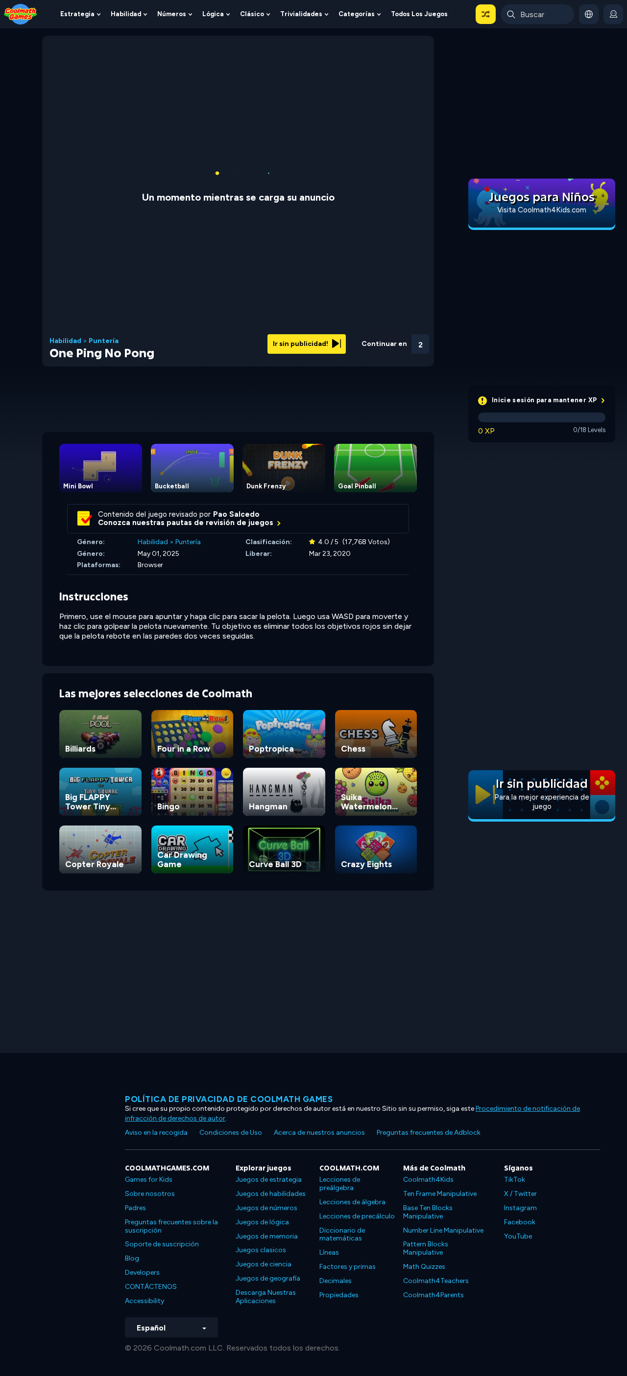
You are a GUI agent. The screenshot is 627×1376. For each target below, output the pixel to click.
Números (171, 14)
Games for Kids (148, 1179)
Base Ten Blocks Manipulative (428, 1212)
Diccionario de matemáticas (342, 1234)
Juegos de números (266, 1208)
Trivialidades (301, 14)
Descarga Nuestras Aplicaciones (266, 1296)
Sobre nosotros (150, 1194)
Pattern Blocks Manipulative (425, 1248)
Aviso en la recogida (156, 1132)
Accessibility (144, 1301)
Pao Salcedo (236, 514)
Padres (135, 1208)
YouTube (518, 1236)
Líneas (329, 1252)
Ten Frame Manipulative (440, 1194)
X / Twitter (520, 1194)
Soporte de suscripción (162, 1244)
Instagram (520, 1208)
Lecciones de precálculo (357, 1216)
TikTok (514, 1179)
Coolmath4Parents (433, 1295)
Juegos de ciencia (263, 1264)
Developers (142, 1272)
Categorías (356, 14)
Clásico (252, 14)
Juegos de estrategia (269, 1179)
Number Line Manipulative (443, 1230)
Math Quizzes (424, 1266)
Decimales (335, 1281)
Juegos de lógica (262, 1222)
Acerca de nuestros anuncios (319, 1132)
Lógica (213, 14)
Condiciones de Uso (230, 1132)
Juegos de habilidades (271, 1194)
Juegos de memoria (267, 1236)
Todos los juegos (419, 14)
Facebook (519, 1222)
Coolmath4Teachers (436, 1281)
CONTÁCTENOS (151, 1287)
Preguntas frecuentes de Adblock (429, 1132)
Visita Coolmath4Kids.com (541, 210)
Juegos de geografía (268, 1278)
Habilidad (126, 14)
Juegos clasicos (261, 1250)
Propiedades (339, 1295)
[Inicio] (20, 13)
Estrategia (77, 14)
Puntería (104, 341)
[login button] (613, 14)
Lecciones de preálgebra (339, 1183)
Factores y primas (347, 1266)
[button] (486, 14)
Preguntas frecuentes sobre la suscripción (171, 1226)
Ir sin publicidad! (301, 344)
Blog (132, 1258)
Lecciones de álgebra (352, 1202)
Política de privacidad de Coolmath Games (229, 1099)
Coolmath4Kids (428, 1179)
